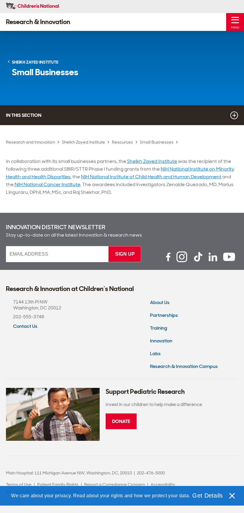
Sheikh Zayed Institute (83, 142)
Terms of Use (19, 484)
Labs (155, 353)
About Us (160, 302)
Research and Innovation (30, 142)
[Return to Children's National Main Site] (33, 6)
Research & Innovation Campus (184, 366)
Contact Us (25, 326)
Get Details (207, 495)
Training (158, 328)
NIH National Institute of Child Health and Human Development (151, 177)
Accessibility (163, 484)
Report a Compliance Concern (114, 484)
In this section (23, 115)
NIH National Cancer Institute (47, 184)
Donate (121, 421)
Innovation (161, 341)
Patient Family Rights (58, 484)
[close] (231, 495)
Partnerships (164, 315)
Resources (122, 142)
